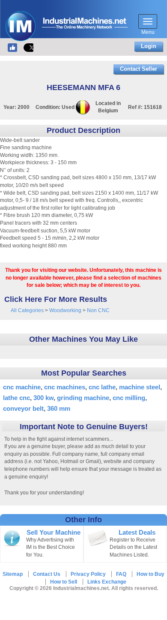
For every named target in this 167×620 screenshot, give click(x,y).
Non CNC (98, 310)
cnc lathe (102, 387)
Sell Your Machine (54, 532)
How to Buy (150, 574)
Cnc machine (22, 387)
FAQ (121, 574)
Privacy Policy (88, 574)
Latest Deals (137, 532)
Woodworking (65, 310)
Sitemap (13, 574)
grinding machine (83, 397)
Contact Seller (138, 69)
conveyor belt (23, 408)
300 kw (43, 397)
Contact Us (46, 574)
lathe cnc (16, 397)
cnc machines (64, 387)
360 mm (58, 408)
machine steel (139, 387)
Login (148, 46)
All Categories (27, 310)
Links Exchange (106, 582)
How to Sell (63, 582)
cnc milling (129, 397)
